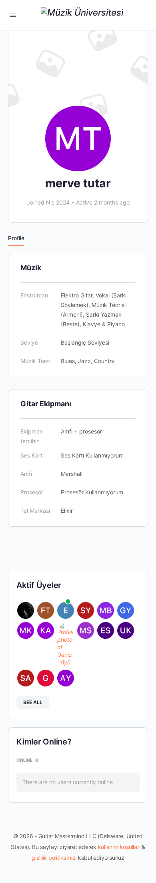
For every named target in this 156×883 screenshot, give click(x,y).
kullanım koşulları (119, 846)
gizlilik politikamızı (54, 857)
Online (27, 760)
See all (32, 702)
